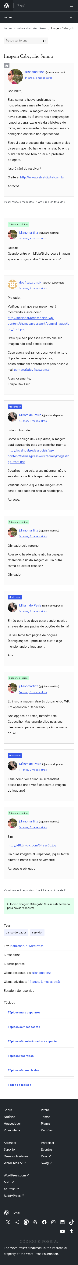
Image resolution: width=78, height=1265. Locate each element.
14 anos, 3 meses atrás (38, 77)
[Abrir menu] (72, 5)
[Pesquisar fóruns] (44, 41)
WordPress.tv (15, 1163)
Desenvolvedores (16, 1156)
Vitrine (45, 1110)
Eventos (46, 1149)
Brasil (16, 1213)
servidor (37, 932)
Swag (46, 1163)
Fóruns (8, 17)
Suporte (9, 1149)
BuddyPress (14, 1196)
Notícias (9, 1117)
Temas (45, 1117)
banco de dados (16, 932)
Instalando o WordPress (32, 28)
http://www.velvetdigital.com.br (42, 177)
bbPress (11, 1189)
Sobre (8, 1110)
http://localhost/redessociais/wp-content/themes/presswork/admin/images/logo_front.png (38, 323)
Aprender (10, 1143)
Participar (47, 1143)
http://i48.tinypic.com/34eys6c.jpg (32, 845)
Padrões (47, 1130)
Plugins (46, 1123)
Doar (46, 1156)
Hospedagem (13, 1123)
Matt (9, 1182)
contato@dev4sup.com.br (32, 370)
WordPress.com (17, 1175)
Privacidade (12, 1130)
